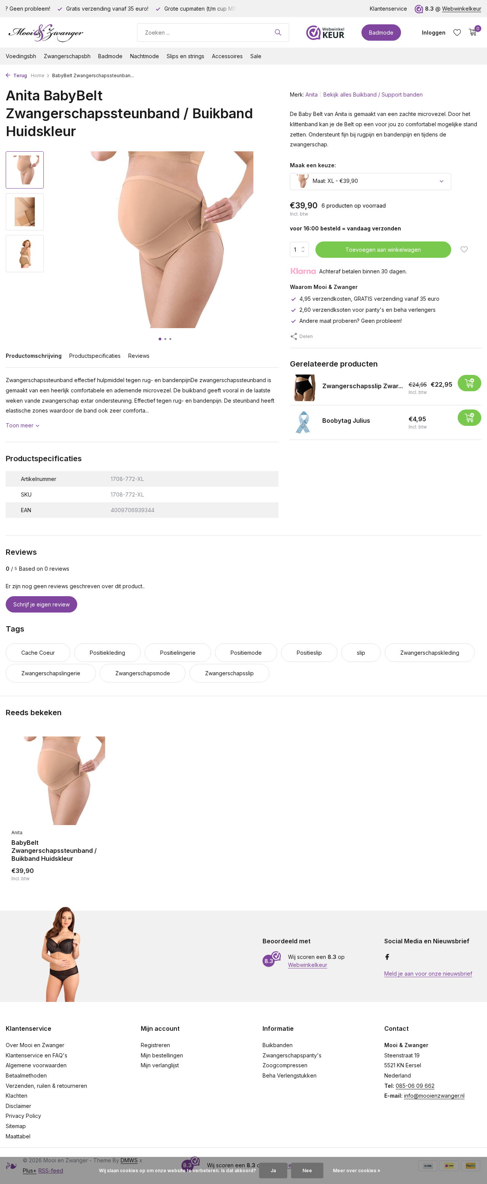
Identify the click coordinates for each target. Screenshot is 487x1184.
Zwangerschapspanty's (292, 1055)
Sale (255, 56)
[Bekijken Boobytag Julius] (303, 422)
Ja (273, 1170)
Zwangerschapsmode (142, 673)
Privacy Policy (23, 1116)
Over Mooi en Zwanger (35, 1045)
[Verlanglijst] (457, 32)
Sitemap (16, 1126)
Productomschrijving (34, 355)
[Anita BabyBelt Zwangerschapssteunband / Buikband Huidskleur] (60, 780)
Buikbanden (278, 1045)
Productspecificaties (95, 355)
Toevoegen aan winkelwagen (383, 249)
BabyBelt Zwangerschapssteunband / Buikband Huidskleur (54, 850)
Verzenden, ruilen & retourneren (46, 1085)
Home (38, 75)
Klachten (16, 1095)
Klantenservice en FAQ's (36, 1055)
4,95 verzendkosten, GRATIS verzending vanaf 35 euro (369, 298)
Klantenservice (388, 8)
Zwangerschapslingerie (50, 673)
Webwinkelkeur (461, 8)
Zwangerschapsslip (229, 673)
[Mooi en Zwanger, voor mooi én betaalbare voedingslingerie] (63, 32)
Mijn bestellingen (162, 1055)
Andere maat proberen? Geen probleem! (350, 320)
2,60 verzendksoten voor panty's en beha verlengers (367, 309)
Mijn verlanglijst (160, 1065)
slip (361, 652)
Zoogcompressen (285, 1065)
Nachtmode (144, 56)
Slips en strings (185, 56)
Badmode (381, 32)
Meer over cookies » (356, 1170)
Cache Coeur (38, 652)
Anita (312, 94)
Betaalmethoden (26, 1075)
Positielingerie (178, 652)
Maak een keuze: (313, 165)
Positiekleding (107, 652)
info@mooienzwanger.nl (434, 1095)
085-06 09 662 (415, 1085)
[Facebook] (387, 957)
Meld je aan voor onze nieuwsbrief (428, 973)
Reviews (139, 355)
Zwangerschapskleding (429, 652)
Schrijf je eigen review (41, 604)
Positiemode (246, 652)
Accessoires (227, 56)
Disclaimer (18, 1106)
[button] (160, 339)
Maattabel (18, 1136)
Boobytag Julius (346, 420)
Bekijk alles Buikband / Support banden (373, 94)
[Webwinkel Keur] (325, 32)
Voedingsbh (21, 56)
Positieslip (309, 652)
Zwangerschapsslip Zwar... (362, 386)
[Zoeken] (277, 32)
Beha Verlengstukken (290, 1075)
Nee (307, 1170)
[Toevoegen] (469, 383)
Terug (19, 75)
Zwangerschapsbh (67, 56)
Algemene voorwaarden (36, 1065)
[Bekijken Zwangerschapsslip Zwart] (303, 388)
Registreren (155, 1045)
